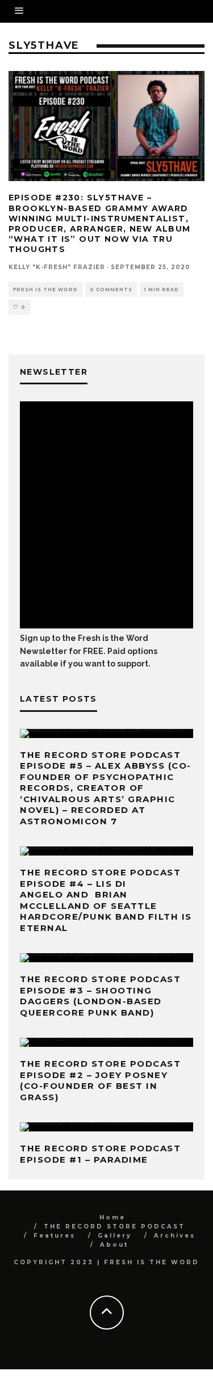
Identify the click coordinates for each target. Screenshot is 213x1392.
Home (112, 1217)
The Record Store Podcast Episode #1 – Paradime (100, 1154)
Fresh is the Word (45, 289)
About (114, 1244)
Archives (174, 1235)
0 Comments (111, 289)
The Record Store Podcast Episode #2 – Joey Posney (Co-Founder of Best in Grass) (100, 1080)
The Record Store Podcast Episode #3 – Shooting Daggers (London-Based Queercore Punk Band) (100, 996)
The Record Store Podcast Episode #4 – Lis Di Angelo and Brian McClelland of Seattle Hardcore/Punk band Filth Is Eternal (106, 900)
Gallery (115, 1235)
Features (55, 1235)
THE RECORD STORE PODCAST (114, 1226)
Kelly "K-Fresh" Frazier (57, 267)
